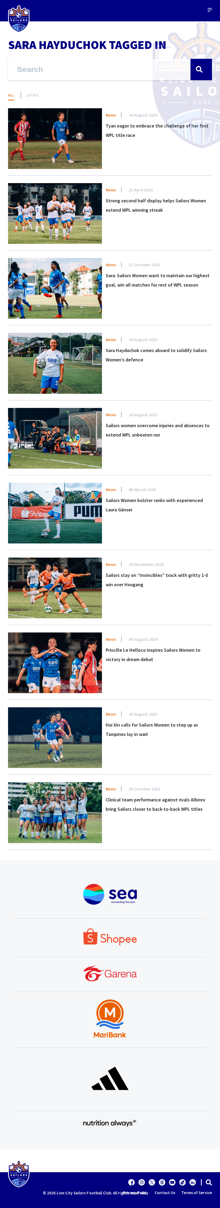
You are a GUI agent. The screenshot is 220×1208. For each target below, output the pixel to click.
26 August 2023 (143, 714)
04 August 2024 (143, 639)
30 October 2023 (144, 789)
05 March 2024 (142, 489)
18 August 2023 (143, 339)
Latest (32, 95)
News (111, 115)
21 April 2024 (141, 189)
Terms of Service (196, 1192)
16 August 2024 (143, 115)
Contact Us (165, 1192)
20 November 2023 (146, 564)
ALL (11, 95)
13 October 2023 (144, 264)
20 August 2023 (143, 414)
